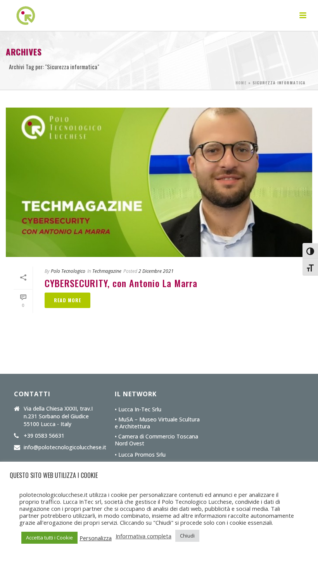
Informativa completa (143, 535)
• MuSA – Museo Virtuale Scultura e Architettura (157, 423)
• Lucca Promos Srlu (140, 454)
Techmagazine (106, 271)
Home (241, 83)
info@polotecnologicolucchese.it (65, 447)
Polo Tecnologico (68, 271)
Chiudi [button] (187, 535)
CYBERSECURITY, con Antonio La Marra (121, 283)
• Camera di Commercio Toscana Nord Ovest (156, 440)
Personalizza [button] (96, 537)
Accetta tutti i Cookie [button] (49, 537)
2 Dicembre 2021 (156, 271)
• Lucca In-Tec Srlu (138, 409)
